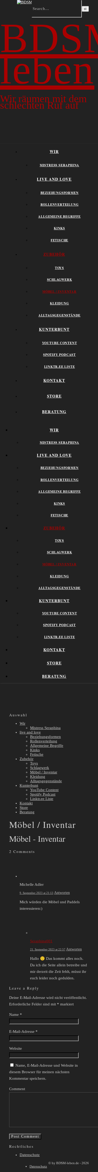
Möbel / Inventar (59, 291)
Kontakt (54, 380)
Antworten (62, 893)
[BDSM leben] (29, 2)
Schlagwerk (59, 279)
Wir (54, 151)
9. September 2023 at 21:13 (36, 892)
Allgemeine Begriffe (59, 216)
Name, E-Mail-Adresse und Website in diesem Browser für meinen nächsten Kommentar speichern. (43, 1072)
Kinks (59, 228)
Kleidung (59, 303)
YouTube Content (59, 343)
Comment (17, 1089)
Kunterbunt (54, 329)
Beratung (54, 411)
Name (15, 1014)
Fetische (59, 240)
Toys (59, 268)
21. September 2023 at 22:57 (47, 949)
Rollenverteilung (60, 204)
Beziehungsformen (60, 193)
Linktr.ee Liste (59, 366)
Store (54, 396)
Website (15, 1048)
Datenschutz (30, 1155)
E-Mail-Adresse (23, 1031)
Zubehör (54, 254)
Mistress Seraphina (59, 165)
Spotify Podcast (59, 354)
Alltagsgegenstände (59, 315)
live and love (54, 179)
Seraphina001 (41, 941)
